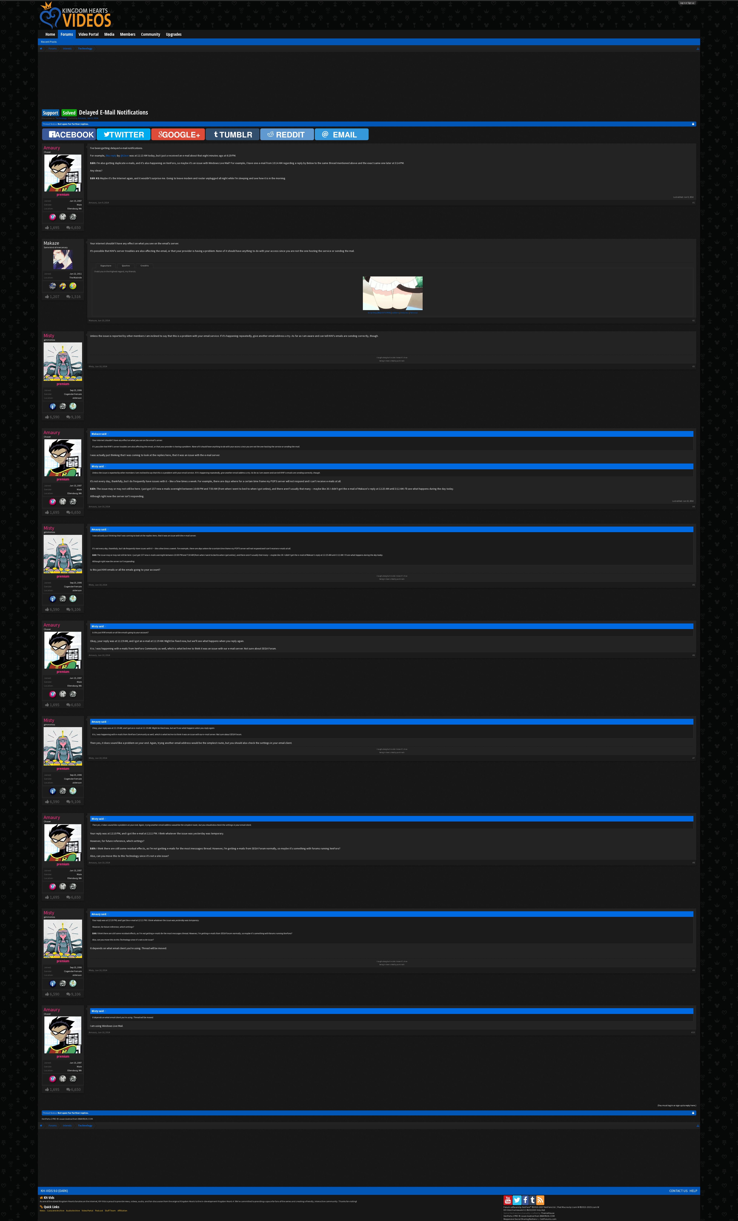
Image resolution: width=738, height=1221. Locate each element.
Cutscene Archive (55, 1210)
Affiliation (122, 1210)
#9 (693, 970)
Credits (144, 265)
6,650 (76, 227)
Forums (67, 34)
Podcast (99, 1210)
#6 (693, 655)
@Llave (125, 155)
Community (150, 34)
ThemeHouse (547, 1213)
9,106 (76, 416)
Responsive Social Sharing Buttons (520, 1219)
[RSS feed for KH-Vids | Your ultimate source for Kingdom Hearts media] (540, 1200)
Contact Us (678, 1191)
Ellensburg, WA (74, 208)
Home (50, 34)
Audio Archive (73, 1210)
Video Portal (89, 34)
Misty (91, 366)
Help (693, 1191)
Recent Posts (49, 41)
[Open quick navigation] (698, 48)
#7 (693, 758)
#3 (693, 366)
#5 (693, 584)
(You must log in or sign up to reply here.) (677, 1105)
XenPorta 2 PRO (49, 1118)
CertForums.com (548, 1219)
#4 (693, 506)
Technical (414, 313)
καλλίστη (395, 313)
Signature (105, 265)
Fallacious (405, 313)
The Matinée (75, 277)
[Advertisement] (369, 81)
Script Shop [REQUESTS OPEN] (379, 313)
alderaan (77, 397)
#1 (693, 202)
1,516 (76, 296)
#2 (693, 320)
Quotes (126, 265)
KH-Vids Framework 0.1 (524, 1210)
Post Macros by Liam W (578, 1207)
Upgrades (173, 34)
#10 (693, 1032)
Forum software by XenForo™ (530, 1207)
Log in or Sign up (687, 3)
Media (109, 34)
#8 (693, 862)
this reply (111, 155)
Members (127, 34)
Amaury (82, 118)
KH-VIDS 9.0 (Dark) (54, 1191)
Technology (61, 118)
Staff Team (110, 1210)
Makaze (93, 320)
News (42, 1210)
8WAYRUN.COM (85, 1118)
